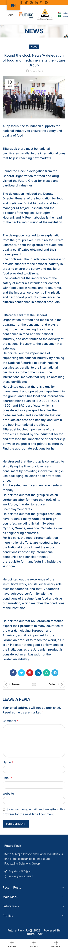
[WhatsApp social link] (41, 2)
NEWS (34, 46)
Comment (10, 721)
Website (8, 793)
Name (8, 762)
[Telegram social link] (46, 2)
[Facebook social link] (22, 2)
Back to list (34, 684)
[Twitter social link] (26, 2)
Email (7, 778)
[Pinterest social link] (31, 2)
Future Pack (34, 934)
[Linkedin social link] (36, 2)
